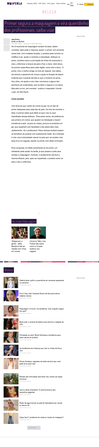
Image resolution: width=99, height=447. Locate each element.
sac (68, 4)
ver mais (32, 427)
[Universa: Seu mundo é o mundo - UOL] (14, 3)
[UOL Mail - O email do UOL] (73, 4)
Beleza (49, 11)
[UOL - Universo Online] (23, 3)
